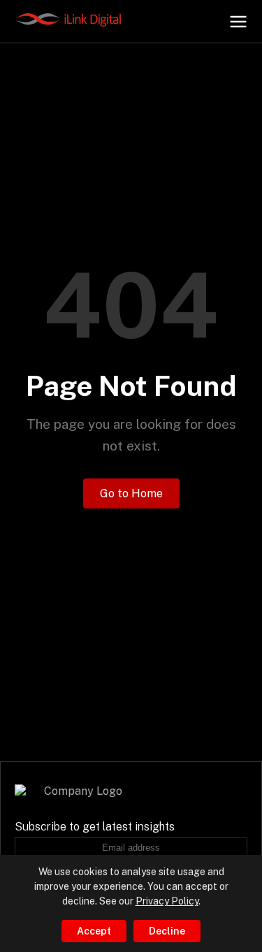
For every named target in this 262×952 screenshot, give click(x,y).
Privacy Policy (167, 901)
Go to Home (131, 493)
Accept (94, 931)
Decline (167, 931)
